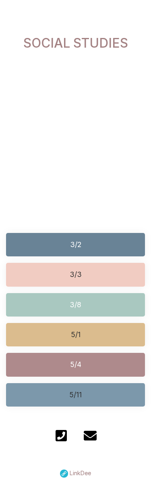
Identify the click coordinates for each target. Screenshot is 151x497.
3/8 (75, 304)
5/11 (75, 394)
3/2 (75, 244)
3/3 (76, 274)
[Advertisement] (75, 134)
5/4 (75, 364)
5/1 (76, 334)
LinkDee (79, 473)
